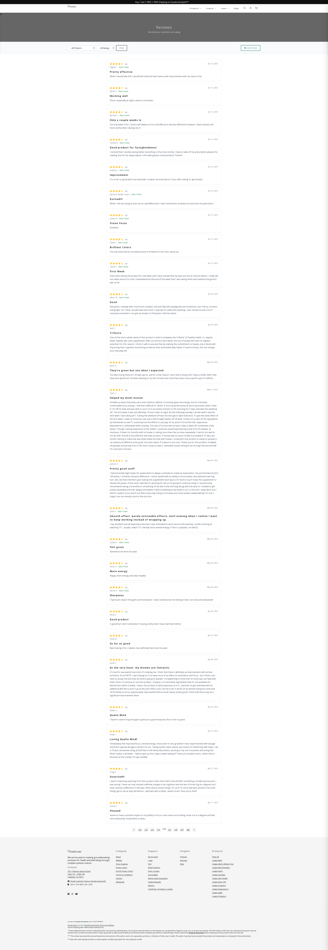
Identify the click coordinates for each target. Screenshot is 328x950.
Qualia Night (217, 893)
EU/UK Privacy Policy (124, 871)
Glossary (183, 860)
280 (188, 830)
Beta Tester (124, 67)
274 (152, 830)
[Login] (250, 8)
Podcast (183, 857)
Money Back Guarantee (158, 878)
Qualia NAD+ (217, 871)
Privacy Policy (121, 867)
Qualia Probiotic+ (219, 896)
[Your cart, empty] (256, 8)
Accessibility (153, 875)
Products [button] (194, 8)
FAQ (150, 864)
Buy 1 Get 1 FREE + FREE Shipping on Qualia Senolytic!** (162, 2)
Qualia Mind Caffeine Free (223, 864)
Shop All (215, 857)
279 (181, 830)
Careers (119, 878)
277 (169, 830)
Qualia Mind (217, 860)
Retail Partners (154, 867)
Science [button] (210, 8)
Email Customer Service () (88, 881)
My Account (153, 857)
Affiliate (119, 860)
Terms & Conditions (124, 875)
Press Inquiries (122, 864)
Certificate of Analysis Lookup (160, 889)
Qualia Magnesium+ (220, 889)
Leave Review (251, 48)
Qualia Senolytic (218, 875)
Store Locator (154, 871)
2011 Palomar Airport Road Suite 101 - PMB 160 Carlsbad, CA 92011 (79, 874)
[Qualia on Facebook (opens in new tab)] (68, 894)
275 (158, 830)
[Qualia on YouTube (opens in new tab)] (76, 894)
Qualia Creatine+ (219, 885)
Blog (182, 864)
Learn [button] (224, 8)
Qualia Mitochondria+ (221, 867)
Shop (236, 8)
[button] (244, 8)
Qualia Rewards (154, 882)
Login (150, 860)
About (118, 857)
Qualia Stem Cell (219, 882)
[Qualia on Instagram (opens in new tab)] (72, 894)
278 (175, 830)
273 (146, 830)
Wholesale (120, 882)
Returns (151, 885)
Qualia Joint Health (220, 878)
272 (140, 830)
